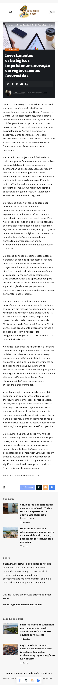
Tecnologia (12, 49)
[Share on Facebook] (12, 84)
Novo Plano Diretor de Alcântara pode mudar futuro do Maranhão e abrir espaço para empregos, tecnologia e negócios (37, 535)
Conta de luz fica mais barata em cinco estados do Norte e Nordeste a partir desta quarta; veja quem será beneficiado (36, 511)
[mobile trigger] (5, 12)
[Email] (21, 84)
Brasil (25, 546)
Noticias (26, 522)
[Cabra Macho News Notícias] (29, 11)
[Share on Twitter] (17, 84)
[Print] (26, 84)
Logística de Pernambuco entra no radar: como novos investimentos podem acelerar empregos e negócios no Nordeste (37, 652)
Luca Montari (19, 93)
